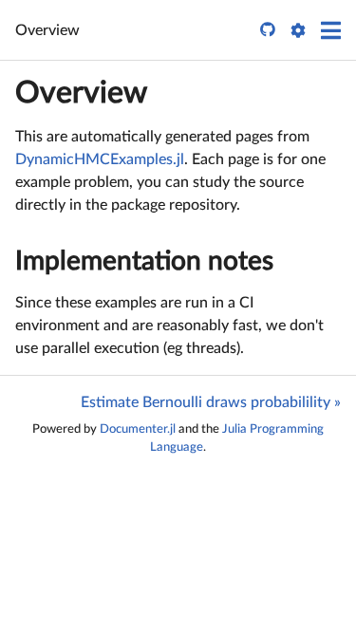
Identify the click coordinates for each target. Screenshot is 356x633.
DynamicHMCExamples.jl (99, 159)
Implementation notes (144, 261)
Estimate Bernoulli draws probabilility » (211, 402)
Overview (81, 93)
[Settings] (298, 30)
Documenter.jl (138, 429)
